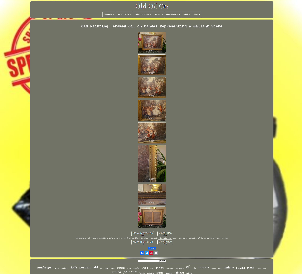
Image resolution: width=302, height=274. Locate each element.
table (264, 268)
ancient (159, 267)
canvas (204, 267)
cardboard (65, 268)
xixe (151, 268)
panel (250, 267)
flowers (258, 268)
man (101, 268)
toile (74, 267)
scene (129, 268)
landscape (44, 267)
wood (145, 267)
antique (229, 267)
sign (106, 268)
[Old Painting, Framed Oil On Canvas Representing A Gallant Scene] (151, 42)
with (194, 268)
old (95, 267)
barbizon (180, 268)
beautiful (240, 268)
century (56, 268)
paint (219, 268)
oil (188, 267)
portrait (84, 267)
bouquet (214, 268)
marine (137, 268)
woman (121, 267)
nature (113, 268)
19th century (170, 268)
